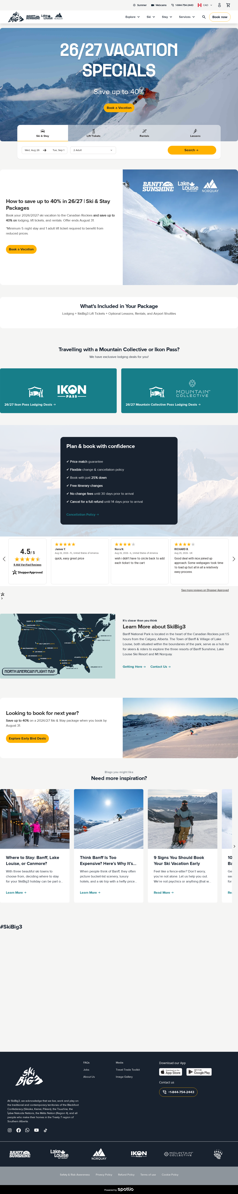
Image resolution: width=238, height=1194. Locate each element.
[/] (35, 17)
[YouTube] (36, 1130)
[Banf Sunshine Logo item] (20, 1154)
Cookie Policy (170, 1174)
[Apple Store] (170, 1072)
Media (119, 1062)
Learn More (14, 893)
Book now (219, 17)
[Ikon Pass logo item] (139, 1154)
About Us (89, 1077)
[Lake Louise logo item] (59, 1154)
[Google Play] (199, 1072)
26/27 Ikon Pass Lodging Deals (28, 404)
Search (189, 150)
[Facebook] (18, 1130)
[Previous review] (4, 559)
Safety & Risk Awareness (75, 1174)
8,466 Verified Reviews (27, 564)
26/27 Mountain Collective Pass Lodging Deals (161, 404)
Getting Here (132, 667)
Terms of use (148, 1174)
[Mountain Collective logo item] (178, 1154)
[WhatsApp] (27, 1130)
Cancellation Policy (80, 514)
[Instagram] (9, 1130)
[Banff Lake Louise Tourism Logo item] (218, 1154)
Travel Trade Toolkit (128, 1070)
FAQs (86, 1062)
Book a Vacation (119, 108)
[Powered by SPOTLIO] (118, 1189)
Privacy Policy (104, 1174)
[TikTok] (45, 1130)
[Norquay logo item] (99, 1154)
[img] (28, 559)
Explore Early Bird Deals (27, 738)
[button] (93, 150)
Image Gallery (124, 1077)
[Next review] (234, 559)
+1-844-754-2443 (178, 1092)
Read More (162, 893)
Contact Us (158, 667)
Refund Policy (126, 1174)
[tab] (42, 133)
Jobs (86, 1070)
